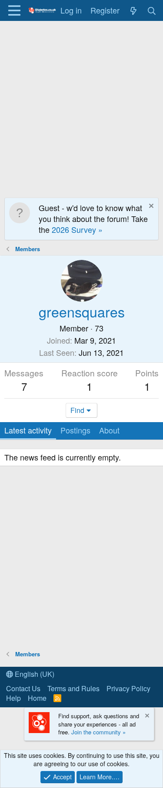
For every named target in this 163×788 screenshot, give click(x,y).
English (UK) (33, 674)
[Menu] (14, 10)
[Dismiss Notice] (150, 206)
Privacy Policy (128, 688)
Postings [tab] (75, 430)
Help (13, 698)
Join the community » (98, 732)
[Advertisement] (81, 107)
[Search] (152, 10)
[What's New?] (133, 10)
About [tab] (109, 430)
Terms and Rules (73, 688)
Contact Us (23, 688)
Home (37, 698)
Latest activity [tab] (28, 430)
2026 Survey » (77, 229)
